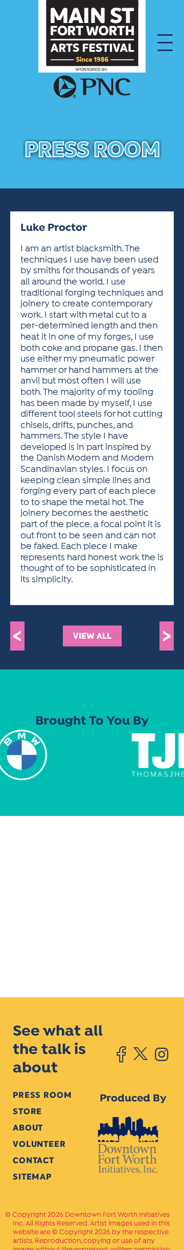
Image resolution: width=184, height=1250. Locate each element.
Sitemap (32, 1176)
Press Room (42, 1095)
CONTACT (33, 1160)
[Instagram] (161, 1054)
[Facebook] (121, 1054)
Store (27, 1111)
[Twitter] (140, 1054)
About (28, 1127)
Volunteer (39, 1144)
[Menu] (165, 42)
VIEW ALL (92, 636)
